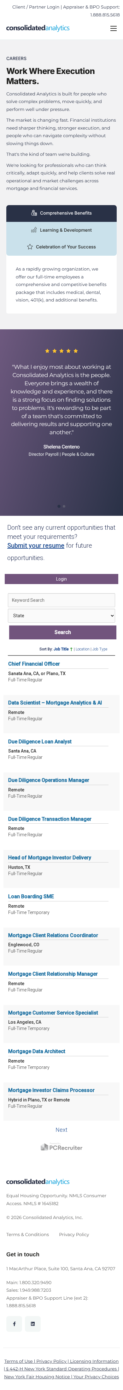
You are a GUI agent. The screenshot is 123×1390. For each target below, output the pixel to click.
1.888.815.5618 (21, 1305)
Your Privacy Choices (96, 1377)
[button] (59, 506)
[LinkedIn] (33, 1324)
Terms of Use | (20, 1361)
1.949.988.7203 (35, 1290)
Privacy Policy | (53, 1361)
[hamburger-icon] (113, 28)
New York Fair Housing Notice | (38, 1377)
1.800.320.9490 (36, 1282)
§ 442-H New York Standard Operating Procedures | (62, 1369)
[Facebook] (14, 1324)
